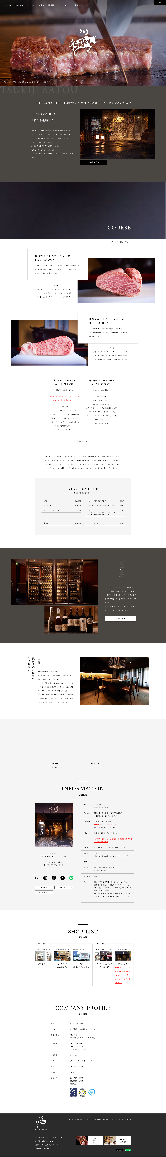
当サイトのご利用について (43, 1141)
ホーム (8, 5)
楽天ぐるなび (63, 887)
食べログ (44, 887)
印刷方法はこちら (56, 767)
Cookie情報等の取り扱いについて (44, 1148)
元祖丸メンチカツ (81, 1119)
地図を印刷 (54, 763)
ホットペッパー (44, 892)
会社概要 (76, 5)
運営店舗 (50, 5)
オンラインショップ (64, 5)
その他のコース (82, 442)
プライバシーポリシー (41, 1137)
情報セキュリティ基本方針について (45, 1144)
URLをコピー (95, 763)
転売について (57, 1137)
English (160, 2)
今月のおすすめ (119, 618)
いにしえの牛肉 (38, 5)
